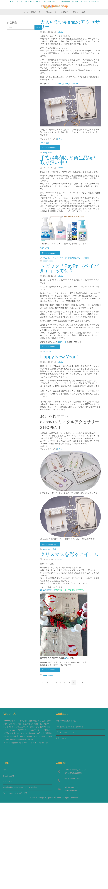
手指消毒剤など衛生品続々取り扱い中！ (68, 160)
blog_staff (47, 153)
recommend (48, 261)
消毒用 (86, 258)
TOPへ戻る (45, 143)
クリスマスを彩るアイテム (69, 554)
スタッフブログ (9, 781)
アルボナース (48, 258)
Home (5, 770)
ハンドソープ (61, 258)
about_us (47, 352)
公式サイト (62, 342)
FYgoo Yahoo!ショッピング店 (15, 793)
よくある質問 (8, 776)
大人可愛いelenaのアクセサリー (70, 24)
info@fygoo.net (71, 787)
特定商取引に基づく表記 (66, 721)
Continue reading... (50, 148)
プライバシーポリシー (65, 732)
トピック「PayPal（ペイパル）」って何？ (69, 268)
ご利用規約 (60, 727)
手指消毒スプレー (75, 258)
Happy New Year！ (60, 356)
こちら (59, 139)
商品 (54, 549)
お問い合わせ (61, 738)
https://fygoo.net (71, 790)
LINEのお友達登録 (47, 590)
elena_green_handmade (68, 83)
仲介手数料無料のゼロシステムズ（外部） (20, 787)
